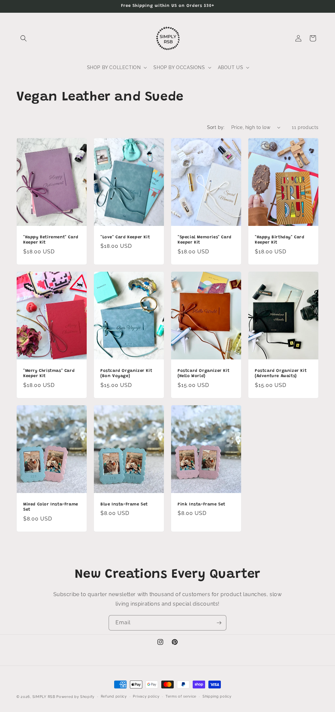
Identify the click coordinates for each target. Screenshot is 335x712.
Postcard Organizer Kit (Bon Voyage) (126, 373)
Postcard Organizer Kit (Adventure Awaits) (281, 373)
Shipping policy (217, 696)
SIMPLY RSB (43, 697)
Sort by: (216, 127)
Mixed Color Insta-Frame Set (50, 507)
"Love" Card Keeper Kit (125, 237)
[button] (23, 38)
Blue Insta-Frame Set (124, 504)
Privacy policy (146, 696)
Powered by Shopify (75, 697)
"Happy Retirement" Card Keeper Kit (51, 240)
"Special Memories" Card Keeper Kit (205, 240)
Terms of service (181, 696)
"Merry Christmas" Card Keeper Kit (49, 373)
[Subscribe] (219, 622)
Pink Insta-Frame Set (201, 504)
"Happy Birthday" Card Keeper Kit (280, 240)
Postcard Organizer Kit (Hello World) (203, 373)
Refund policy (114, 696)
